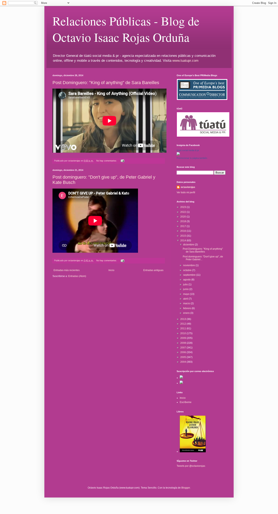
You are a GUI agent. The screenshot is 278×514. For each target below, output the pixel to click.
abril (186, 298)
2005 (183, 357)
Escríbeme (186, 402)
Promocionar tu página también (192, 158)
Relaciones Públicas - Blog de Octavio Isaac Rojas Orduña (126, 29)
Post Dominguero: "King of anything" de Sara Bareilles (106, 82)
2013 (183, 319)
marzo (187, 303)
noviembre (189, 265)
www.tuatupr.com (185, 61)
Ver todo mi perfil (186, 192)
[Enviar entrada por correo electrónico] (122, 160)
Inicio (111, 270)
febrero (187, 308)
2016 (183, 231)
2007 (183, 347)
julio (185, 284)
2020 (183, 216)
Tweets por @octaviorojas (191, 466)
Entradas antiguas (153, 270)
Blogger (185, 487)
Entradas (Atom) (77, 276)
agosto (187, 279)
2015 (183, 235)
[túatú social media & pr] (178, 154)
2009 (183, 338)
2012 (183, 323)
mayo (186, 294)
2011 (183, 328)
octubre (187, 270)
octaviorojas (188, 187)
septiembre (189, 274)
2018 (183, 221)
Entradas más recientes (67, 270)
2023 (183, 207)
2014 (183, 240)
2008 (183, 343)
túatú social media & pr (188, 150)
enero (186, 313)
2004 (183, 361)
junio (186, 289)
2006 (183, 352)
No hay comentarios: (106, 160)
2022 (183, 212)
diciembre (189, 244)
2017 (183, 226)
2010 (183, 333)
